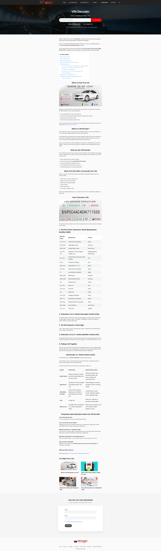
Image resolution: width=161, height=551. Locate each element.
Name (66, 509)
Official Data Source (67, 78)
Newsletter (70, 546)
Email (66, 515)
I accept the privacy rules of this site (74, 521)
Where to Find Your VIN (64, 56)
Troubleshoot (84, 2)
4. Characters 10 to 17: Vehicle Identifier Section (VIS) (72, 71)
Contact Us (76, 546)
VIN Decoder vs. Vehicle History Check (68, 74)
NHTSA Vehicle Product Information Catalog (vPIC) (78, 453)
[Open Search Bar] (119, 2)
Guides (95, 2)
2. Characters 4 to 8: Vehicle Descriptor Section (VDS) (72, 67)
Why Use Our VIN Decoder (65, 60)
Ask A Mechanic (73, 2)
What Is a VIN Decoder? (65, 58)
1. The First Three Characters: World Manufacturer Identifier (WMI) (74, 65)
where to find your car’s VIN (71, 124)
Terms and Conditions (97, 546)
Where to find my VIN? (74, 24)
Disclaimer (89, 546)
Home (64, 2)
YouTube (113, 2)
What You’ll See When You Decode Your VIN (69, 62)
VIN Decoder (104, 2)
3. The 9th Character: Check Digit (68, 69)
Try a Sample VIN (88, 24)
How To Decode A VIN (64, 64)
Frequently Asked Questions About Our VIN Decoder (70, 76)
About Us (65, 546)
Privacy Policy (83, 546)
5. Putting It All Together (66, 72)
